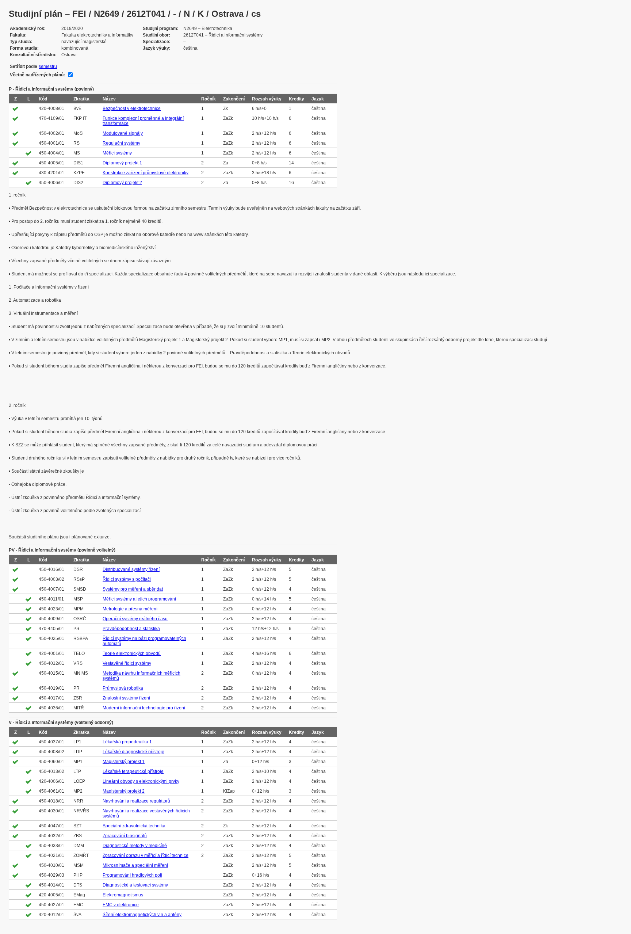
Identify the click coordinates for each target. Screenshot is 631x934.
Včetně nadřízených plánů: (37, 74)
